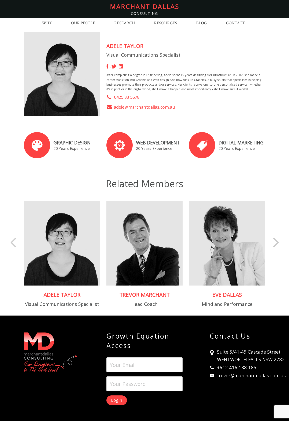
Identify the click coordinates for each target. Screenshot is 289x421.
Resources (165, 23)
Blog (201, 23)
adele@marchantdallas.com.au (144, 107)
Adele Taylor (62, 294)
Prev (13, 241)
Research (124, 23)
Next (276, 241)
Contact (235, 23)
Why (47, 23)
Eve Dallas (227, 294)
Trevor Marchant (145, 294)
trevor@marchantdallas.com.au (251, 375)
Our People (83, 23)
